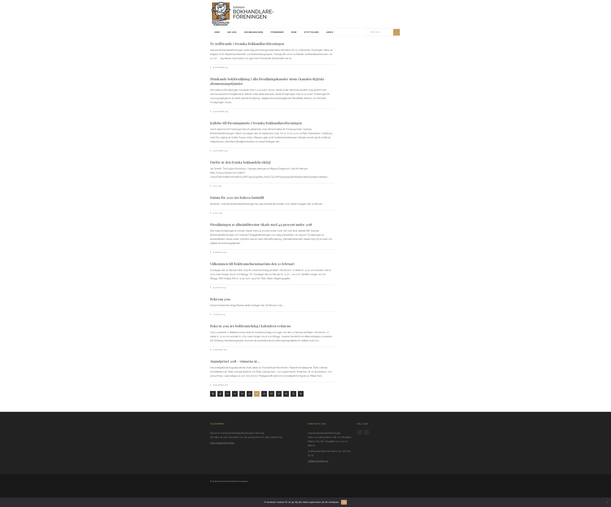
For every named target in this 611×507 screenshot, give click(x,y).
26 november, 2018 (220, 385)
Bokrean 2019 (220, 299)
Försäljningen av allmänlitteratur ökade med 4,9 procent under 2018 (261, 224)
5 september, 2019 (219, 151)
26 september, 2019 (220, 67)
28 (286, 393)
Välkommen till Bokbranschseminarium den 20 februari (252, 263)
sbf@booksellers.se (318, 461)
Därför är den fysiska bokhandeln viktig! (240, 162)
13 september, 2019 (220, 111)
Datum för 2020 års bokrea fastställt (237, 197)
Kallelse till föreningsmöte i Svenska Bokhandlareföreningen (256, 123)
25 (264, 393)
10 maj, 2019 (217, 213)
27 (279, 393)
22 (242, 393)
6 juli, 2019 (216, 186)
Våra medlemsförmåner (222, 443)
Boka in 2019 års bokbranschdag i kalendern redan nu (250, 326)
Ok (344, 502)
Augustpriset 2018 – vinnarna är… (235, 361)
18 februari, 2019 (219, 252)
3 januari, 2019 (218, 314)
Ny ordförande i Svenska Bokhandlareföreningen (247, 43)
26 (271, 393)
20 (227, 393)
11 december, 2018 (219, 350)
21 (235, 393)
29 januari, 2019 (219, 287)
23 (249, 393)
